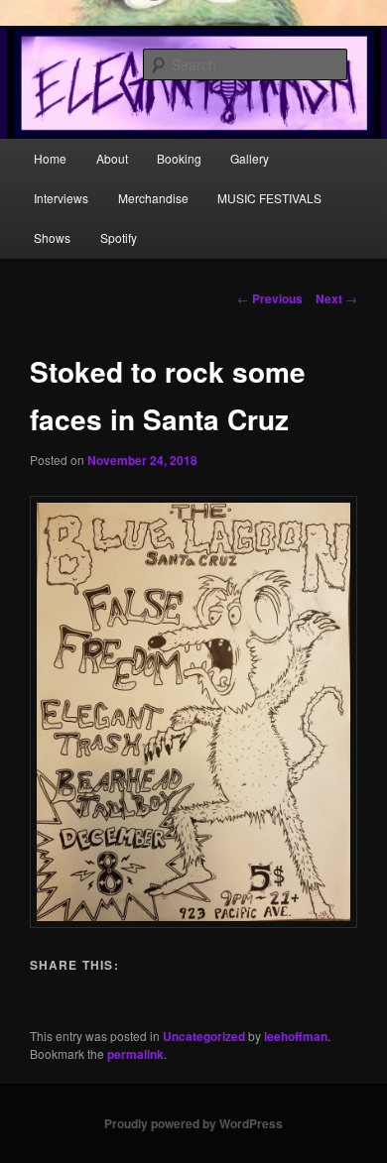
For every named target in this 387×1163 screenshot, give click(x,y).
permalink (135, 1054)
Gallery (249, 158)
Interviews (61, 197)
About (112, 158)
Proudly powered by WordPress (193, 1123)
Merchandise (153, 197)
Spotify (118, 237)
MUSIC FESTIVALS (269, 197)
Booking (179, 158)
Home (50, 158)
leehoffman (295, 1036)
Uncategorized (204, 1036)
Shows (52, 237)
